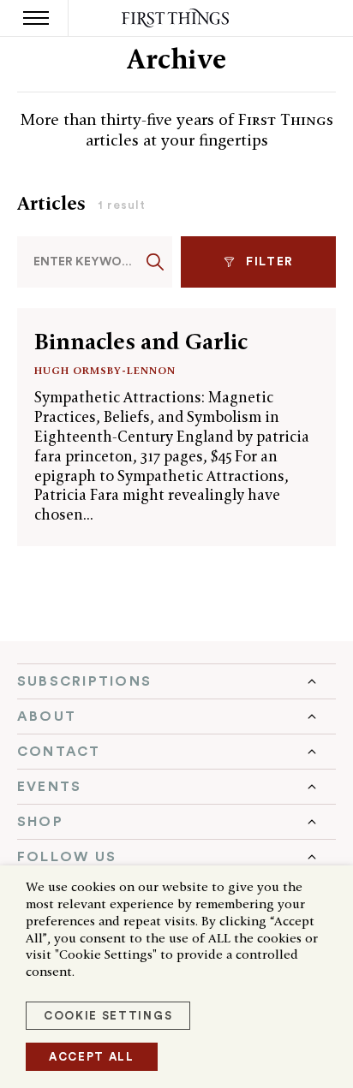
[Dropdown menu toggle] (176, 681)
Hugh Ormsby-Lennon (105, 370)
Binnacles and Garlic (141, 341)
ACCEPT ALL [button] (92, 1056)
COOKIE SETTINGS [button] (108, 1015)
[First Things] (177, 18)
